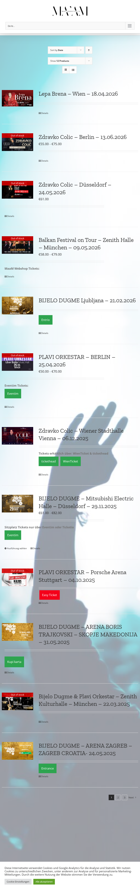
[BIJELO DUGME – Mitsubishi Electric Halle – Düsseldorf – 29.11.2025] (17, 503)
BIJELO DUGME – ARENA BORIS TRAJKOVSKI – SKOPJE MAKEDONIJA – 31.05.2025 (88, 634)
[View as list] (73, 69)
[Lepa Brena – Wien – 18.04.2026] (17, 98)
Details (44, 113)
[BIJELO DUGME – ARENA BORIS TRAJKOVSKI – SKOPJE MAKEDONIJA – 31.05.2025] (17, 632)
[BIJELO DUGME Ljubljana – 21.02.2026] (17, 305)
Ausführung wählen (17, 548)
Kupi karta (14, 662)
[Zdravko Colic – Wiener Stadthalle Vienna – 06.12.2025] (17, 436)
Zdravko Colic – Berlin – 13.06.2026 (83, 136)
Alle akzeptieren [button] (44, 881)
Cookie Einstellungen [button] (18, 881)
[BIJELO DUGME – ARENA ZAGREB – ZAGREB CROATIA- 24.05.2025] (17, 751)
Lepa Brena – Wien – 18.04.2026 (78, 93)
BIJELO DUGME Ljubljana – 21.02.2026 (87, 300)
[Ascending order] (88, 50)
